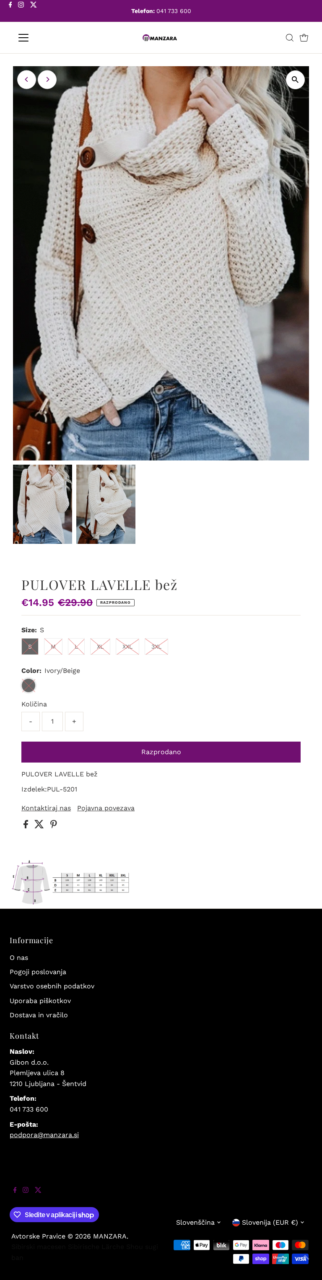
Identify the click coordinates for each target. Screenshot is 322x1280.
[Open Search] (289, 37)
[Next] (47, 79)
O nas (19, 958)
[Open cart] (304, 38)
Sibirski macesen (38, 1247)
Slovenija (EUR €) (270, 1222)
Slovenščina (195, 1222)
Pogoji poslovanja (38, 972)
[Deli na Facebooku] (26, 826)
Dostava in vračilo (39, 1015)
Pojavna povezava (106, 808)
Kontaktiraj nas (46, 808)
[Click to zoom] (295, 79)
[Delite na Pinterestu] (53, 826)
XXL (127, 646)
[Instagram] (21, 12)
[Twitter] (33, 12)
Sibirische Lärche (96, 1247)
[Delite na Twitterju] (40, 826)
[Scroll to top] (305, 1263)
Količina (34, 704)
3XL (156, 646)
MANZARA (110, 1236)
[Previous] (26, 79)
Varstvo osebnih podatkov (52, 986)
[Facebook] (10, 12)
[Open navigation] (48, 37)
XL (100, 646)
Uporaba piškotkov (40, 1001)
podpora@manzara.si (44, 1135)
